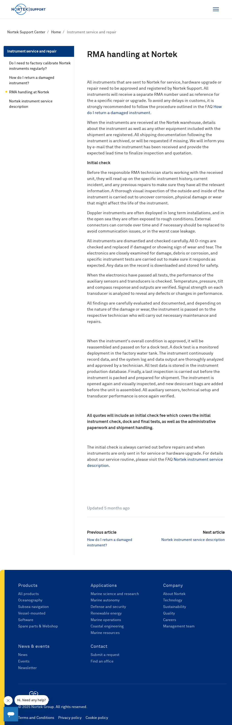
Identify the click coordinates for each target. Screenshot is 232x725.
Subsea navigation (33, 607)
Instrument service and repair (91, 32)
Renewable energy (106, 613)
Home (56, 32)
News (22, 655)
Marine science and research (115, 594)
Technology (172, 600)
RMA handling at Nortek (29, 92)
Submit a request (105, 655)
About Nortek (174, 594)
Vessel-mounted (32, 613)
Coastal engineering (107, 626)
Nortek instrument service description (193, 540)
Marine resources (105, 633)
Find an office (102, 661)
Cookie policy (97, 718)
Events (23, 661)
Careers (169, 620)
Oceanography (30, 600)
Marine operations (106, 620)
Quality (169, 613)
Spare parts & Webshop (38, 626)
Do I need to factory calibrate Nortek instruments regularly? (40, 65)
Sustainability (174, 607)
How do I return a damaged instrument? (31, 80)
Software (25, 620)
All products (28, 594)
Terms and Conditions (36, 718)
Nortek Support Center (26, 32)
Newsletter (27, 668)
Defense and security (108, 607)
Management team (179, 626)
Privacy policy (70, 718)
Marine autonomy (105, 600)
